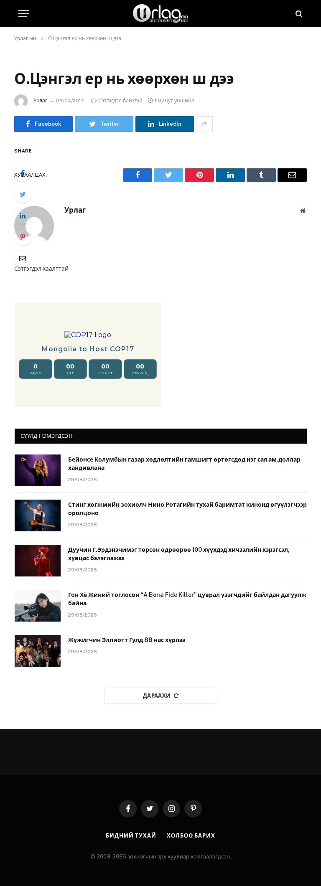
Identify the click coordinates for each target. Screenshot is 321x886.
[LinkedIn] (22, 215)
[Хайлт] (298, 13)
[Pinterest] (22, 236)
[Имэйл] (22, 258)
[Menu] (23, 13)
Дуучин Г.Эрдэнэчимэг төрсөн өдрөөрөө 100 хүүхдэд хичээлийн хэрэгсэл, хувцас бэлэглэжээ (179, 553)
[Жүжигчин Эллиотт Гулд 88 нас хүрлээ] (38, 651)
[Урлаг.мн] (160, 13)
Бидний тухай (131, 836)
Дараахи (157, 696)
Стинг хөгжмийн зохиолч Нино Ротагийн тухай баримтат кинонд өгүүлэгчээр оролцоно (187, 508)
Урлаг (40, 101)
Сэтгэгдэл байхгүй (120, 101)
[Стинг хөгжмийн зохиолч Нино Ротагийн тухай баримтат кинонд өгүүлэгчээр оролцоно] (38, 515)
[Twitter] (22, 194)
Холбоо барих (191, 836)
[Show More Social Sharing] (204, 124)
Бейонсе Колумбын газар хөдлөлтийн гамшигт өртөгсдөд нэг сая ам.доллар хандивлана (184, 463)
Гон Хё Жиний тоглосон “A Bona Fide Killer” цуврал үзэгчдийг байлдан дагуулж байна (187, 599)
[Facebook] (22, 173)
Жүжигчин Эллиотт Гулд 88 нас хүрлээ (126, 640)
